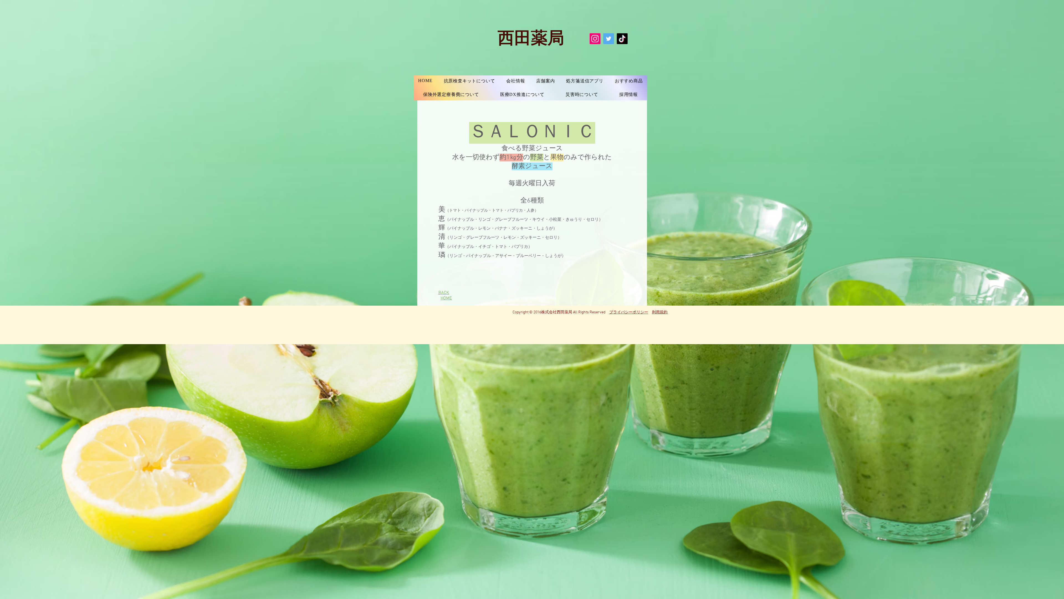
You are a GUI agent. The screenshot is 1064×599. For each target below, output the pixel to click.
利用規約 (659, 312)
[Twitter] (608, 38)
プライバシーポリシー (628, 312)
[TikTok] (622, 38)
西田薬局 (531, 37)
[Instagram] (595, 38)
